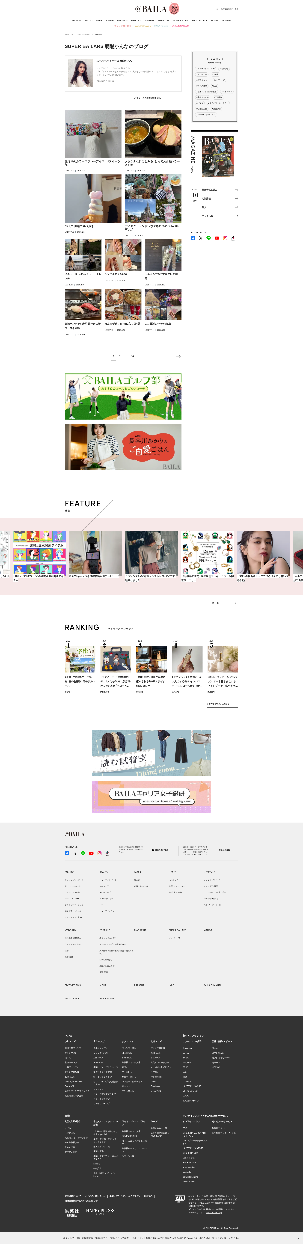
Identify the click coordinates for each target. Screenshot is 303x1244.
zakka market (189, 1181)
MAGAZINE (163, 20)
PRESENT (226, 20)
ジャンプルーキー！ (73, 1081)
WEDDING (136, 20)
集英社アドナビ (219, 1128)
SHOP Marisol (189, 1162)
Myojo (214, 1048)
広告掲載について (73, 1196)
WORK (99, 20)
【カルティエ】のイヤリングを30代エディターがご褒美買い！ (262, 578)
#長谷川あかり (202, 97)
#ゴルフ (199, 103)
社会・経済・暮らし (211, 898)
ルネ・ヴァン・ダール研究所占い (112, 944)
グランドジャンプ (101, 1099)
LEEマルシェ (189, 1158)
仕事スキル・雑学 (141, 886)
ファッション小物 (72, 892)
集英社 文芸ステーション (76, 1138)
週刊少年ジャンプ (73, 1048)
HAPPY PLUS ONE (192, 1086)
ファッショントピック (74, 880)
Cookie (154, 1081)
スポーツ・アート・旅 (212, 905)
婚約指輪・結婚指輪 (73, 938)
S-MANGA (69, 1086)
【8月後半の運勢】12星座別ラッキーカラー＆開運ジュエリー (151, 578)
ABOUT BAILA (72, 998)
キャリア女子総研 (122, 25)
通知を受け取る (162, 850)
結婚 (66, 951)
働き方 (137, 880)
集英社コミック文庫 (74, 1096)
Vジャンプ (69, 1058)
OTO (185, 1128)
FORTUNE (149, 20)
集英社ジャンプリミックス (77, 1091)
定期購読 (206, 198)
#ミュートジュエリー (205, 69)
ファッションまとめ (73, 917)
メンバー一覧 (174, 938)
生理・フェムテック (177, 886)
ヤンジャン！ (99, 1089)
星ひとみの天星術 (107, 966)
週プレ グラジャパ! (221, 1058)
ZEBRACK (69, 1077)
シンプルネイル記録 (116, 274)
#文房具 (215, 74)
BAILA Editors (106, 998)
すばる (68, 1128)
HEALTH (110, 20)
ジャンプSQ (70, 1053)
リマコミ (126, 1086)
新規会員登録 (224, 850)
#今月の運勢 (201, 86)
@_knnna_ (110, 81)
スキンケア (104, 886)
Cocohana (155, 1086)
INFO (171, 985)
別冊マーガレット (130, 1077)
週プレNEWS (218, 1053)
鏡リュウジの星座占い (108, 938)
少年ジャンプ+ (71, 1067)
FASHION (76, 20)
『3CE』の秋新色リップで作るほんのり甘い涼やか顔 (206, 578)
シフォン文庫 (128, 1156)
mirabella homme (190, 1177)
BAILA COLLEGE (143, 25)
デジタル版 (207, 216)
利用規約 (148, 1196)
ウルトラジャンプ (101, 1103)
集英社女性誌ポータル (229, 8)
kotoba (96, 1164)
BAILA (186, 1058)
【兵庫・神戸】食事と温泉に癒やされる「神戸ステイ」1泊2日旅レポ (151, 681)
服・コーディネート (73, 886)
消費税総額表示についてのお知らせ (81, 1201)
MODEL (214, 20)
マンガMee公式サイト (132, 1081)
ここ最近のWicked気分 (158, 323)
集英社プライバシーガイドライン (125, 1196)
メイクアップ (105, 892)
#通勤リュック (202, 80)
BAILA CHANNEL (213, 985)
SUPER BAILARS (181, 20)
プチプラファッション (74, 905)
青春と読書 (70, 1147)
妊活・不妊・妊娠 (175, 892)
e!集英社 (97, 1168)
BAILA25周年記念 (180, 25)
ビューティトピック (107, 880)
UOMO (186, 1096)
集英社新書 (98, 1151)
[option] (40, 556)
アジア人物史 (71, 1152)
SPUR (185, 1067)
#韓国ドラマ (227, 92)
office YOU (156, 1091)
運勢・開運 (103, 972)
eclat (185, 1077)
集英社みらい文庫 (159, 1128)
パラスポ (216, 1067)
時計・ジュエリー (72, 898)
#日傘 (214, 86)
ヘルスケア (173, 880)
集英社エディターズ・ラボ (224, 1133)
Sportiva (216, 1062)
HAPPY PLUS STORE (193, 1148)
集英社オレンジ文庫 (131, 1131)
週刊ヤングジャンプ (102, 1077)
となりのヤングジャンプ (104, 1094)
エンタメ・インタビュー (213, 880)
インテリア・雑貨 (211, 886)
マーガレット (128, 1072)
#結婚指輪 (224, 69)
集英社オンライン (191, 1100)
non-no (186, 1053)
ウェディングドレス (73, 944)
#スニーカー (201, 74)
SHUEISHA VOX (190, 1153)
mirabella (187, 1172)
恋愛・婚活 (69, 957)
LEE (185, 1072)
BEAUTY (89, 20)
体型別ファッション (73, 911)
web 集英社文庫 (72, 1142)
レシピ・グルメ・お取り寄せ (215, 892)
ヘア (101, 905)
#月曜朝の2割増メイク (206, 114)
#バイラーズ (219, 80)
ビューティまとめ (107, 911)
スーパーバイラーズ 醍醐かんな (114, 60)
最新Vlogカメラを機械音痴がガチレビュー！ (38, 576)
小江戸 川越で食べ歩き (79, 226)
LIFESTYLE (122, 20)
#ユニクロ (216, 109)
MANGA (208, 930)
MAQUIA (187, 1062)
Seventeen (187, 1048)
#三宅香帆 (218, 97)
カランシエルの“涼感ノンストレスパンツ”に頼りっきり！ (94, 578)
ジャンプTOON (72, 1072)
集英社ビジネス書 (101, 1146)
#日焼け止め (201, 109)
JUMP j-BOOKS (129, 1136)
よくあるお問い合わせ (95, 1196)
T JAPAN (187, 1081)
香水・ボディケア (106, 898)
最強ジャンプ (71, 1062)
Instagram (100, 81)
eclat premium (189, 1167)
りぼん (125, 1067)
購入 (204, 207)
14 (132, 356)
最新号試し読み (209, 189)
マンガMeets (128, 1091)
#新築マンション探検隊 (206, 92)
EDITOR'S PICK (73, 985)
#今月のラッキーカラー (218, 103)
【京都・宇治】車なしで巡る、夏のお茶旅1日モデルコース (80, 681)
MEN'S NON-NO (190, 1091)
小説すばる (70, 1133)
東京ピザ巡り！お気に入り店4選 (122, 323)
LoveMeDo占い (106, 960)
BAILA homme (161, 25)
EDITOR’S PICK (199, 20)
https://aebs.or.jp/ (214, 1212)
